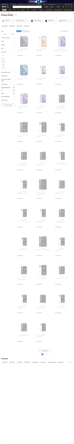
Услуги (57, 6)
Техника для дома (58, 9)
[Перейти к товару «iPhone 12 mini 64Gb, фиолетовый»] (61, 70)
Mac (18, 9)
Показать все (70, 362)
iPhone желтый (60, 362)
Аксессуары (34, 9)
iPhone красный (35, 362)
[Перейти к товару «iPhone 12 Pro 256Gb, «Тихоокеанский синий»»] (61, 213)
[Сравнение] (66, 7)
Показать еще (4, 68)
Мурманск (6, 4)
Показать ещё (44, 350)
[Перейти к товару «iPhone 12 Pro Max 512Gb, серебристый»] (23, 184)
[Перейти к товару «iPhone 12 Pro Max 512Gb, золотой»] (61, 156)
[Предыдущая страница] (40, 354)
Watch (28, 9)
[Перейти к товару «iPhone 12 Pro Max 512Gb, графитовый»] (42, 156)
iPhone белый (43, 362)
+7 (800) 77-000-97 (68, 4)
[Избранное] (68, 7)
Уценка (51, 6)
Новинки (46, 6)
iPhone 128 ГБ (4, 362)
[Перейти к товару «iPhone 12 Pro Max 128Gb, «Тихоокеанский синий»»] (42, 184)
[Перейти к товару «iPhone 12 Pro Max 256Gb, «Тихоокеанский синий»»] (61, 98)
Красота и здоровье (68, 9)
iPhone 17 (4, 9)
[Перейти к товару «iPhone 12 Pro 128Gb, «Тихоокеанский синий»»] (42, 299)
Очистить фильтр (8, 104)
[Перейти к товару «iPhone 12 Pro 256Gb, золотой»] (23, 241)
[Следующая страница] (49, 354)
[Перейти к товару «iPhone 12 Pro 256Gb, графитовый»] (42, 241)
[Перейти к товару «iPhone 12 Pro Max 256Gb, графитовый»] (23, 127)
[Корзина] (71, 7)
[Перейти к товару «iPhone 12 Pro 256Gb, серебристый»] (61, 241)
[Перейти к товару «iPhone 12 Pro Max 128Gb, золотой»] (23, 213)
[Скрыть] (71, 1)
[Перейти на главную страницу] (5, 6)
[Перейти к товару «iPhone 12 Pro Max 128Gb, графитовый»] (61, 184)
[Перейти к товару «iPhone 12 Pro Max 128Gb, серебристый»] (42, 213)
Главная (2, 12)
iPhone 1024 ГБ (27, 362)
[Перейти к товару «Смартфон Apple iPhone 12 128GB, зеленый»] (42, 70)
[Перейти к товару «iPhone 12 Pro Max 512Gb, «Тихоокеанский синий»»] (23, 156)
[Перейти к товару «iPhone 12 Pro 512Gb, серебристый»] (23, 299)
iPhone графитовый (51, 362)
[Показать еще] (58, 4)
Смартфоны (41, 9)
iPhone (10, 9)
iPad (14, 9)
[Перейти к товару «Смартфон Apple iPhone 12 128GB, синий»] (23, 70)
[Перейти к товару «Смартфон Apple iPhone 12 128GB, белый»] (42, 41)
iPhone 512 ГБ (19, 362)
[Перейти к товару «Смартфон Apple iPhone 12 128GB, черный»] (23, 41)
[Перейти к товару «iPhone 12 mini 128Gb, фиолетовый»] (42, 98)
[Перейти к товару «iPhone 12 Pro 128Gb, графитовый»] (23, 327)
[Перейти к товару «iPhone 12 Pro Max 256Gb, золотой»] (42, 127)
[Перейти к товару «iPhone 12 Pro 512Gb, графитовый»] (61, 270)
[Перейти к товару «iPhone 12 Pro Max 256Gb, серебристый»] (61, 127)
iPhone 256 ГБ (12, 362)
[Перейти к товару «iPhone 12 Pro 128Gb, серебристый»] (42, 327)
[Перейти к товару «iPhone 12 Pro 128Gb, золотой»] (61, 299)
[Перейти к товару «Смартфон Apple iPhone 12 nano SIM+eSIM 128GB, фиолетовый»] (61, 41)
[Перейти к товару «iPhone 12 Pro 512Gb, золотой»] (42, 270)
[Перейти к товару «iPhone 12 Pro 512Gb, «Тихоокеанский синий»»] (23, 270)
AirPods (23, 9)
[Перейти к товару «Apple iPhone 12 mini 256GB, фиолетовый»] (23, 98)
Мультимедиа (49, 9)
